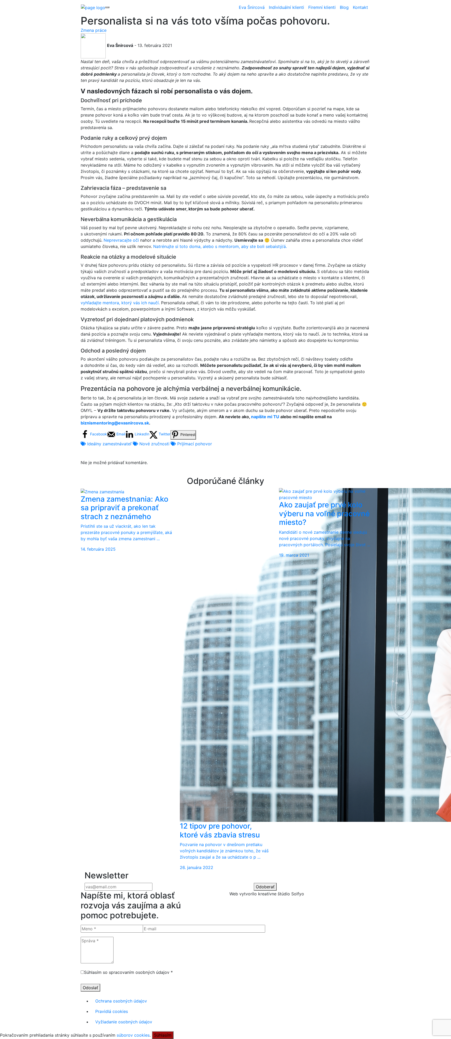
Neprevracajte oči (121, 240)
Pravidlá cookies (111, 1011)
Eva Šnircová (252, 7)
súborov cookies (133, 1035)
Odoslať (90, 987)
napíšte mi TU (264, 416)
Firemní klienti (322, 7)
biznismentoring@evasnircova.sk (115, 423)
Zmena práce (93, 30)
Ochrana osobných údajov (121, 1001)
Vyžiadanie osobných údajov (123, 1021)
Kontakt (360, 7)
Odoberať (265, 886)
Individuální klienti (286, 7)
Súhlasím (162, 1035)
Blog (344, 7)
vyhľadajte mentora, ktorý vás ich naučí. (121, 302)
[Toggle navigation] (107, 7)
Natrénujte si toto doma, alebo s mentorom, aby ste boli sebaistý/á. (220, 246)
